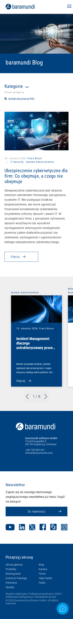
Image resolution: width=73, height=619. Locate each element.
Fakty (42, 582)
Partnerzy (11, 582)
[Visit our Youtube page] (10, 527)
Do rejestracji (36, 511)
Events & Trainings (16, 578)
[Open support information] (62, 608)
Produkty (11, 569)
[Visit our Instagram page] (64, 527)
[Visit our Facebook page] (42, 527)
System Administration (40, 162)
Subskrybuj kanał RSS (21, 98)
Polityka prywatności (41, 593)
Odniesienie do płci (45, 596)
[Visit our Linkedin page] (22, 527)
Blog (41, 564)
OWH (58, 593)
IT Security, (17, 162)
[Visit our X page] (32, 527)
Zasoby (10, 587)
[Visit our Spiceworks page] (53, 527)
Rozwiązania (13, 573)
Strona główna (14, 564)
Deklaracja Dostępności (19, 596)
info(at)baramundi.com (39, 452)
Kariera (43, 569)
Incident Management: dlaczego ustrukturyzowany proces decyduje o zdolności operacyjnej (35, 347)
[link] (25, 6)
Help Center (45, 578)
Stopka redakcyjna (16, 593)
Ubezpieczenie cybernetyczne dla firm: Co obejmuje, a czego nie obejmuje (36, 176)
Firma (42, 573)
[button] (69, 6)
